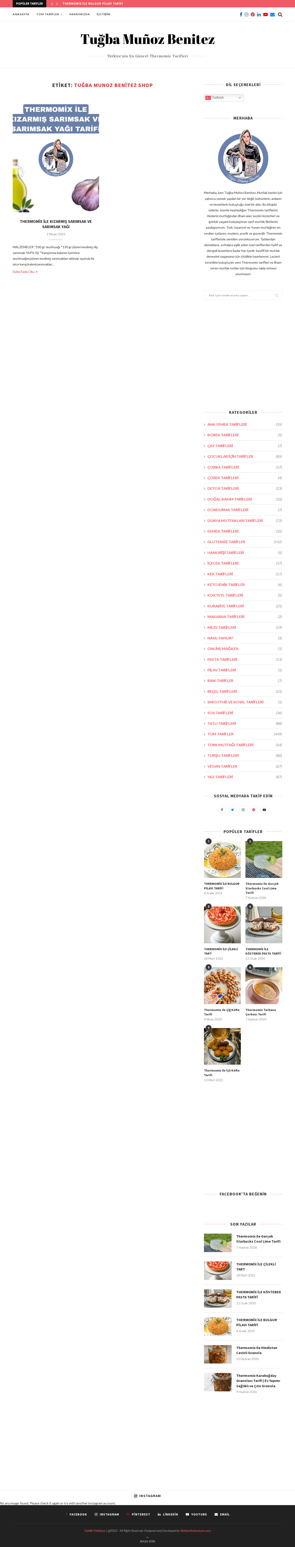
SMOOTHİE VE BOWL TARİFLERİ (244, 702)
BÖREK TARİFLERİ (244, 435)
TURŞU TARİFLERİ (244, 755)
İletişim (103, 14)
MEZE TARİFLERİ (244, 627)
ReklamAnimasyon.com (195, 1530)
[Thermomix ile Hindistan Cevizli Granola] (218, 1354)
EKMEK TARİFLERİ (244, 531)
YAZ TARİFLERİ (244, 777)
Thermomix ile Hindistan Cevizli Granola (256, 1350)
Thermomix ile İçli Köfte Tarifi (222, 1072)
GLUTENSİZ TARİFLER (244, 541)
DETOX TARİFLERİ (244, 488)
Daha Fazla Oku (24, 272)
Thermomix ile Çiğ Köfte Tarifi (222, 1012)
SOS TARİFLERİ (244, 713)
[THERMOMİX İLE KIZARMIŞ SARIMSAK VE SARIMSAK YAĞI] (56, 153)
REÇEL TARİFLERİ (244, 691)
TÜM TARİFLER (47, 14)
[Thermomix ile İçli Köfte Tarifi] (222, 1046)
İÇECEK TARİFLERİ (244, 563)
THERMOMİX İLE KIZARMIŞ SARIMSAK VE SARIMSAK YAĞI (56, 224)
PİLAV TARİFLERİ (244, 670)
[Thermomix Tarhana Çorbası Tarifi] (263, 985)
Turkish (217, 97)
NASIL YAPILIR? (244, 638)
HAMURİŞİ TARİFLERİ (244, 552)
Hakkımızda (79, 14)
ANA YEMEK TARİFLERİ (244, 424)
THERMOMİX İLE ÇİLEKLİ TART (221, 951)
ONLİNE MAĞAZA (244, 648)
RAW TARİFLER (244, 680)
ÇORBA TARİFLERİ (244, 467)
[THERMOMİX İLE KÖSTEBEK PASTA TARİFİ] (263, 924)
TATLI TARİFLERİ (244, 723)
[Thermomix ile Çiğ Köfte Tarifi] (222, 985)
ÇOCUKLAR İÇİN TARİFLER (244, 456)
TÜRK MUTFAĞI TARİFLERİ (244, 745)
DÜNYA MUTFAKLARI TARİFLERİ (244, 520)
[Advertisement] (243, 358)
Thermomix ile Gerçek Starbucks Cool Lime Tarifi (262, 888)
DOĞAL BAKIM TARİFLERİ (244, 499)
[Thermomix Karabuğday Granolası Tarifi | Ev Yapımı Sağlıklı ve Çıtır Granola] (218, 1382)
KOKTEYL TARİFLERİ (244, 595)
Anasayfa (21, 14)
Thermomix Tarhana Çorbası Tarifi (260, 1012)
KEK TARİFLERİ (244, 574)
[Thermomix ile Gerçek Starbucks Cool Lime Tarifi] (263, 859)
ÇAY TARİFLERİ (244, 445)
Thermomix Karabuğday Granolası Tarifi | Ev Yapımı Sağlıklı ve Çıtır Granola (258, 1380)
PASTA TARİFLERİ (244, 659)
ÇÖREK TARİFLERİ (244, 477)
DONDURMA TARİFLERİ (244, 509)
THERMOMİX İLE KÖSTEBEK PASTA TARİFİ (263, 951)
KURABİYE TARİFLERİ (244, 606)
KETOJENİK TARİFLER (244, 584)
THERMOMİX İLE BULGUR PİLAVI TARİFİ (92, 4)
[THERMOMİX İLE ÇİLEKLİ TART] (222, 924)
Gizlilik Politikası (94, 1530)
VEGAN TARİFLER (244, 766)
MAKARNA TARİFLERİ (244, 616)
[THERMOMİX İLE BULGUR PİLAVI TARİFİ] (222, 859)
